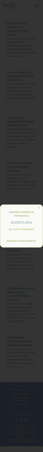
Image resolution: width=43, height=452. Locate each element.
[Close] (39, 208)
